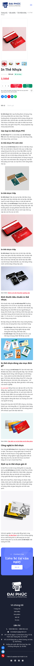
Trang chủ (17, 609)
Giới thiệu (17, 612)
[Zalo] (3, 651)
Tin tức (17, 620)
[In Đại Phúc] (3, 647)
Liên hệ (17, 617)
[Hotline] (3, 655)
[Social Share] (2, 96)
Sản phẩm (17, 614)
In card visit (4, 388)
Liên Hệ (17, 567)
